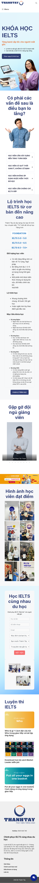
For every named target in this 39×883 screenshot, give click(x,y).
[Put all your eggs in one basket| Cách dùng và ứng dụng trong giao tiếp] (19, 775)
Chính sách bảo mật (10, 867)
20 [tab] (29, 462)
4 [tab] (12, 460)
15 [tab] (15, 462)
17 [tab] (21, 462)
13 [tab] (10, 462)
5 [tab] (15, 460)
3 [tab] (10, 460)
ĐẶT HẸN (19, 653)
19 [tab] (27, 462)
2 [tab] (7, 460)
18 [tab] (24, 462)
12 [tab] (35, 460)
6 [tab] (18, 460)
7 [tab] (21, 460)
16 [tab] (18, 462)
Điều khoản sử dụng (10, 869)
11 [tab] (32, 460)
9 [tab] (27, 460)
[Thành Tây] (12, 3)
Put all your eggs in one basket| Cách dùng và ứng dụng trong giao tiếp (19, 789)
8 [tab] (24, 460)
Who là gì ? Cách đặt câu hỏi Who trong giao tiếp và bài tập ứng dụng (19, 733)
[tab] (19, 233)
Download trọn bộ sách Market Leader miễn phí (19, 761)
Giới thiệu (7, 864)
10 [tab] (29, 460)
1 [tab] (4, 460)
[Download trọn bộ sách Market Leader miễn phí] (19, 749)
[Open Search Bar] (36, 3)
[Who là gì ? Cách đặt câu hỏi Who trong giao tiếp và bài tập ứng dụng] (19, 719)
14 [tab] (12, 462)
